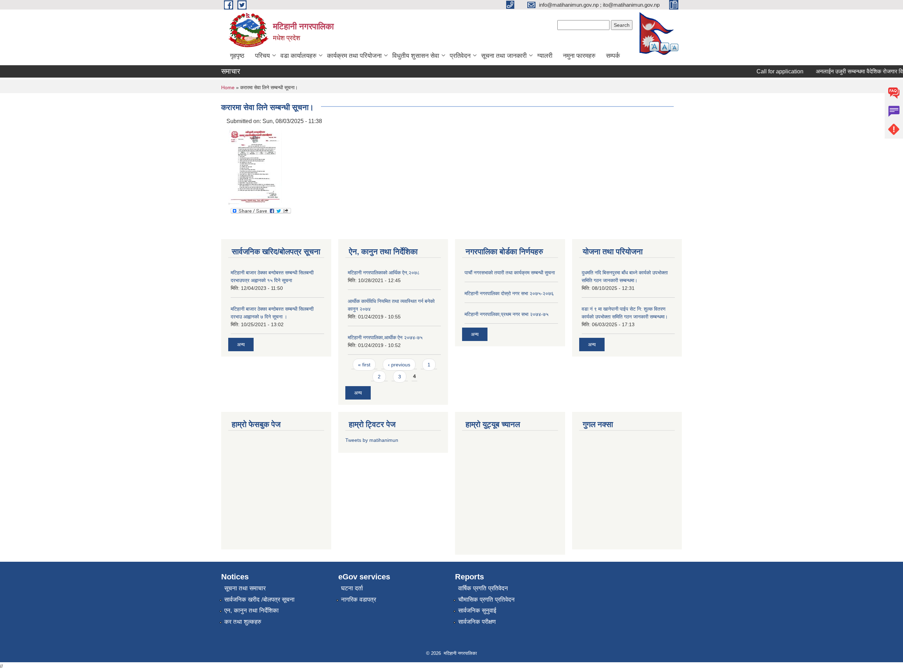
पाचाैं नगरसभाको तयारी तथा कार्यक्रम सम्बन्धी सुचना (510, 272)
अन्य (241, 344)
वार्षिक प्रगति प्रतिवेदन (483, 588)
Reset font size (664, 47)
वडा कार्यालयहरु (298, 55)
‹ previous (399, 364)
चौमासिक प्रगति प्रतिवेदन (486, 599)
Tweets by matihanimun (371, 440)
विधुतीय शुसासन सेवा (415, 55)
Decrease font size (674, 47)
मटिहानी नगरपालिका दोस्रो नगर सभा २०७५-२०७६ (509, 293)
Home (228, 87)
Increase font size (654, 46)
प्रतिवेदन (460, 55)
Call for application (770, 71)
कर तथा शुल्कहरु (242, 622)
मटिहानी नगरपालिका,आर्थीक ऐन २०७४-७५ (385, 337)
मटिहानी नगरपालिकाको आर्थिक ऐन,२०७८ (384, 272)
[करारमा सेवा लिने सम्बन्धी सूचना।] (255, 165)
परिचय (262, 55)
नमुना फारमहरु (579, 55)
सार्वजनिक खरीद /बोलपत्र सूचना (259, 599)
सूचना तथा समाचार (245, 588)
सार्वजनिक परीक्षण (477, 622)
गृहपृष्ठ (237, 55)
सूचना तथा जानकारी (504, 55)
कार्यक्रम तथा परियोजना (354, 55)
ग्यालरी (544, 55)
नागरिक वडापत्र (358, 599)
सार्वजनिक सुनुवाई (477, 610)
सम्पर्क (613, 55)
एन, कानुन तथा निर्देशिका (251, 610)
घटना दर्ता (352, 588)
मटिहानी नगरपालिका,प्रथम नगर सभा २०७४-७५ (507, 314)
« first (364, 364)
